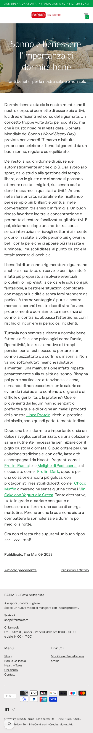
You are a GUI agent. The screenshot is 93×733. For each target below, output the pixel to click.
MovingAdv (66, 724)
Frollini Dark (48, 471)
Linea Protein (38, 415)
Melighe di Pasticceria (57, 465)
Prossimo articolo (75, 570)
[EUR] (8, 696)
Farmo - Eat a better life (41, 718)
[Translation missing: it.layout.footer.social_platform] (7, 709)
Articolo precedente (20, 570)
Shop (7, 656)
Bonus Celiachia (15, 661)
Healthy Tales (13, 665)
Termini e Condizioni (35, 724)
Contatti (9, 674)
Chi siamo (11, 670)
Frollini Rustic (16, 465)
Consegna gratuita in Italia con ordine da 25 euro (46, 3)
